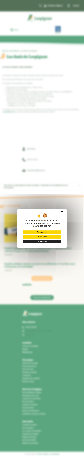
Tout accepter (42, 232)
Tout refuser (42, 237)
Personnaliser (42, 241)
